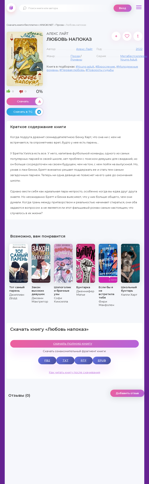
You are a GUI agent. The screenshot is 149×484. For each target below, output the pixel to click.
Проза (75, 56)
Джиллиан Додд (16, 296)
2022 (139, 49)
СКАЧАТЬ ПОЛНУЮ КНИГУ (72, 343)
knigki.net (11, 7)
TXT (66, 360)
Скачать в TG (22, 111)
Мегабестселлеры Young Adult (133, 57)
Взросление (106, 66)
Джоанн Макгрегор (40, 299)
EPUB (102, 360)
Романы (76, 59)
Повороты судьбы (100, 70)
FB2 (47, 360)
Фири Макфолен (106, 303)
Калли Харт (129, 294)
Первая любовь (72, 70)
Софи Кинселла (61, 299)
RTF (83, 360)
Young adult (86, 66)
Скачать (23, 101)
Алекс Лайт (84, 49)
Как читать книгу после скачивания (74, 372)
